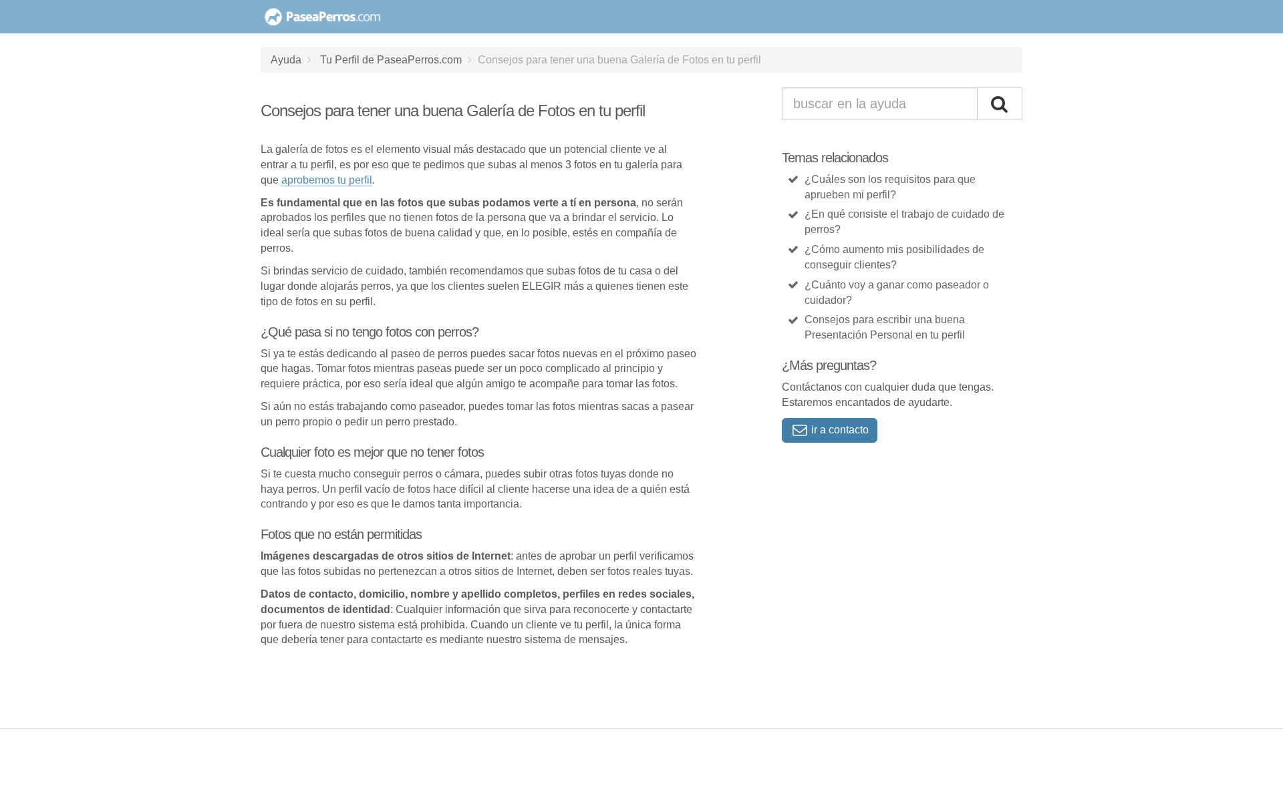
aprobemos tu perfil (326, 180)
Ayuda (286, 59)
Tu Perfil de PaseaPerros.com (391, 59)
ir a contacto (839, 429)
